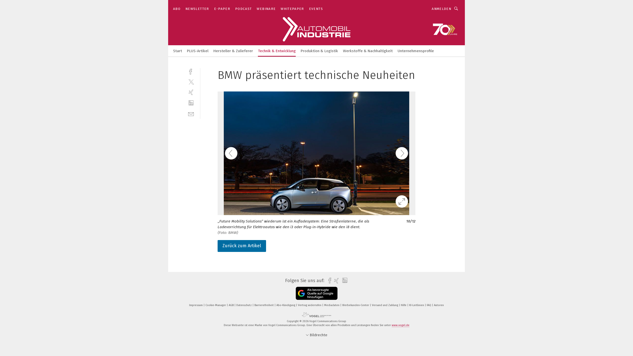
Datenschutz (244, 305)
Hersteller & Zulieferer (233, 51)
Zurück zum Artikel (242, 245)
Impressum (196, 305)
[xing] (191, 92)
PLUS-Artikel (197, 51)
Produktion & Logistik (319, 51)
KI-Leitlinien (417, 305)
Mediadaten (332, 305)
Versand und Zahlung (385, 305)
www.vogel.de (400, 325)
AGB (231, 305)
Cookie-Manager (216, 305)
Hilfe (404, 305)
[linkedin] (191, 103)
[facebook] (191, 71)
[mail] (191, 114)
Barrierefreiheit (264, 305)
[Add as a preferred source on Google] (317, 293)
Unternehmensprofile (416, 51)
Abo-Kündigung (286, 305)
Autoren (439, 305)
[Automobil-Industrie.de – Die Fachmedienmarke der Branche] (177, 50)
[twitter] (191, 82)
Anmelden (441, 9)
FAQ (429, 305)
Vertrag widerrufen (310, 305)
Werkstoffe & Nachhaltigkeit (368, 51)
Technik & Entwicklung (277, 51)
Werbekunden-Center (356, 305)
